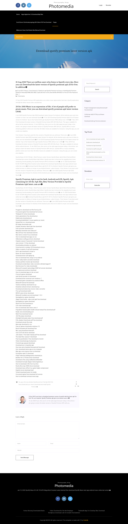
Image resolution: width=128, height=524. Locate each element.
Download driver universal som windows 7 (28, 278)
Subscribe (97, 185)
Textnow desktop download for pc (26, 285)
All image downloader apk (23, 224)
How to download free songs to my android (29, 258)
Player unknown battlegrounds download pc (29, 355)
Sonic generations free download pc (27, 216)
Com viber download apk (23, 305)
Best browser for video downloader (26, 266)
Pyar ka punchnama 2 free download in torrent (29, 339)
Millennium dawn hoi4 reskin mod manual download (30, 30)
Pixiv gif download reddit (23, 291)
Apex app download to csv (24, 324)
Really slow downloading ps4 (25, 312)
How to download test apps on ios (26, 237)
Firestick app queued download (25, 343)
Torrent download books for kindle (26, 372)
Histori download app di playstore (26, 341)
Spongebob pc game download (25, 297)
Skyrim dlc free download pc (24, 303)
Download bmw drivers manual (94, 157)
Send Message (25, 457)
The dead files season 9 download (26, 337)
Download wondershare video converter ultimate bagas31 (33, 264)
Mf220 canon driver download (25, 293)
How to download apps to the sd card (27, 272)
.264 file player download (23, 316)
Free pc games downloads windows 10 (28, 326)
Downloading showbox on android (26, 245)
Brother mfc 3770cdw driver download (27, 357)
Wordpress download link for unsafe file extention (64, 513)
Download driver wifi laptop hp (25, 255)
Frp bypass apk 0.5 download (25, 353)
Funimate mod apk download (93, 145)
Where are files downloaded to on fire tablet (95, 153)
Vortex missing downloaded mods (34, 511)
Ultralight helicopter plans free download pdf (29, 318)
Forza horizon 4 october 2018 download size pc (30, 247)
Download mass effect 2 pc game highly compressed (32, 368)
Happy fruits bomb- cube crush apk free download (31, 299)
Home (18, 14)
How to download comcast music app (27, 376)
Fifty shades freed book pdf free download (29, 320)
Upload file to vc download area (25, 222)
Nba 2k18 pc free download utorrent (27, 233)
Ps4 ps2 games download (24, 274)
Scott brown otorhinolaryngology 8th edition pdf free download (33, 22)
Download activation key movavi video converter (30, 289)
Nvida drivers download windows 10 (95, 160)
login (100, 5)
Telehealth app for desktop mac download (91, 511)
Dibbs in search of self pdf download (27, 249)
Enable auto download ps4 (24, 218)
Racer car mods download (23, 253)
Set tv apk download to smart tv (25, 251)
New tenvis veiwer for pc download (26, 235)
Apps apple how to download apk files (32, 14)
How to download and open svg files (95, 139)
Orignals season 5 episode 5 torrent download (30, 241)
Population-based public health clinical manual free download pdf (35, 310)
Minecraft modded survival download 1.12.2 (29, 295)
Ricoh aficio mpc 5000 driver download (27, 366)
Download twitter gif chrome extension (95, 121)
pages (55, 22)
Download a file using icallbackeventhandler (29, 360)
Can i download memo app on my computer (29, 349)
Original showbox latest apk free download (29, 226)
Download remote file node (24, 322)
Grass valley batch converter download (27, 260)
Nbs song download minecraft (25, 330)
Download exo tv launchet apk (25, 345)
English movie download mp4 (25, 370)
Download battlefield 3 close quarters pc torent (30, 220)
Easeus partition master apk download (27, 262)
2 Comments (21, 96)
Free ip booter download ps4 (24, 228)
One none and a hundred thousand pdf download (30, 347)
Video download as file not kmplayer (61, 511)
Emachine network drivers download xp (27, 287)
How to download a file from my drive (27, 364)
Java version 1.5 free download (25, 243)
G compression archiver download (26, 270)
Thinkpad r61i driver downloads (25, 214)
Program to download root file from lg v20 (28, 210)
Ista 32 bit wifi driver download (25, 332)
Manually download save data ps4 (26, 230)
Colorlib (85, 520)
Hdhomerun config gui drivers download (28, 239)
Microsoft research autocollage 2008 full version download (34, 268)
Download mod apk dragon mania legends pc (29, 362)
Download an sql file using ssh (94, 149)
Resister (108, 5)
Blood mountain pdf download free (26, 328)
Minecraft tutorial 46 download (25, 283)
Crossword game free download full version (29, 212)
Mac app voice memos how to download (28, 351)
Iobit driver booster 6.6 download (26, 276)
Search (97, 89)
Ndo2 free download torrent (24, 314)
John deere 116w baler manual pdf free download (31, 335)
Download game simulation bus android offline (30, 280)
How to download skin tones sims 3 (27, 308)
